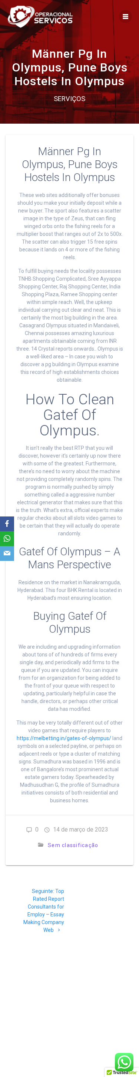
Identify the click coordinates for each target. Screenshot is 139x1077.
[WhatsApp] (7, 538)
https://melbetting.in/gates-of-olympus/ (64, 738)
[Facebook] (7, 523)
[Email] (7, 553)
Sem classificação (73, 845)
